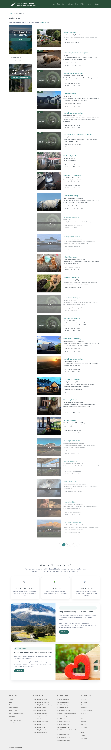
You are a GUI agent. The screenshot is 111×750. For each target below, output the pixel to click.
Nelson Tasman (85, 730)
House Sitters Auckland (63, 699)
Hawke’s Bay (84, 707)
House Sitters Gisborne (63, 727)
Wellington (83, 721)
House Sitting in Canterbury (40, 721)
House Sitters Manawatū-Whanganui (66, 713)
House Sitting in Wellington (40, 713)
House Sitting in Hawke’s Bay (40, 716)
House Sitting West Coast (40, 732)
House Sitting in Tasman (39, 724)
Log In (97, 4)
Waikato (83, 718)
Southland (83, 735)
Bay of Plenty (84, 702)
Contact (11, 699)
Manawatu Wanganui (86, 710)
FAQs (82, 4)
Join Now (63, 632)
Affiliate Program (13, 707)
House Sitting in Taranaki (39, 730)
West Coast (84, 738)
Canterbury (84, 724)
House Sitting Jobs (58, 4)
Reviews (11, 705)
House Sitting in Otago (39, 727)
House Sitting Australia (15, 720)
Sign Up (20, 39)
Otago (82, 732)
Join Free (19, 670)
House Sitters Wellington (63, 705)
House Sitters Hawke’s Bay (64, 721)
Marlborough (84, 727)
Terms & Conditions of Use (16, 713)
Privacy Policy (13, 710)
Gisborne (83, 705)
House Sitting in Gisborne (39, 710)
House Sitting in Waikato (39, 707)
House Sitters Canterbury (63, 702)
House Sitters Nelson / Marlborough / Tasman (67, 731)
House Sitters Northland (63, 718)
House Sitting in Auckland (40, 699)
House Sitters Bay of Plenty (64, 710)
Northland (83, 713)
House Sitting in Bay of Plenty (41, 702)
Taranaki (83, 716)
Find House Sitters (72, 4)
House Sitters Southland (63, 737)
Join (89, 4)
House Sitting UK (13, 723)
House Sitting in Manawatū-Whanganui (43, 705)
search (43, 22)
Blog (10, 702)
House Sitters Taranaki (63, 724)
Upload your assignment (20, 77)
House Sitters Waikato (63, 707)
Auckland (83, 699)
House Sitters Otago (62, 716)
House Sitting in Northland (40, 718)
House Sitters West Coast (63, 740)
